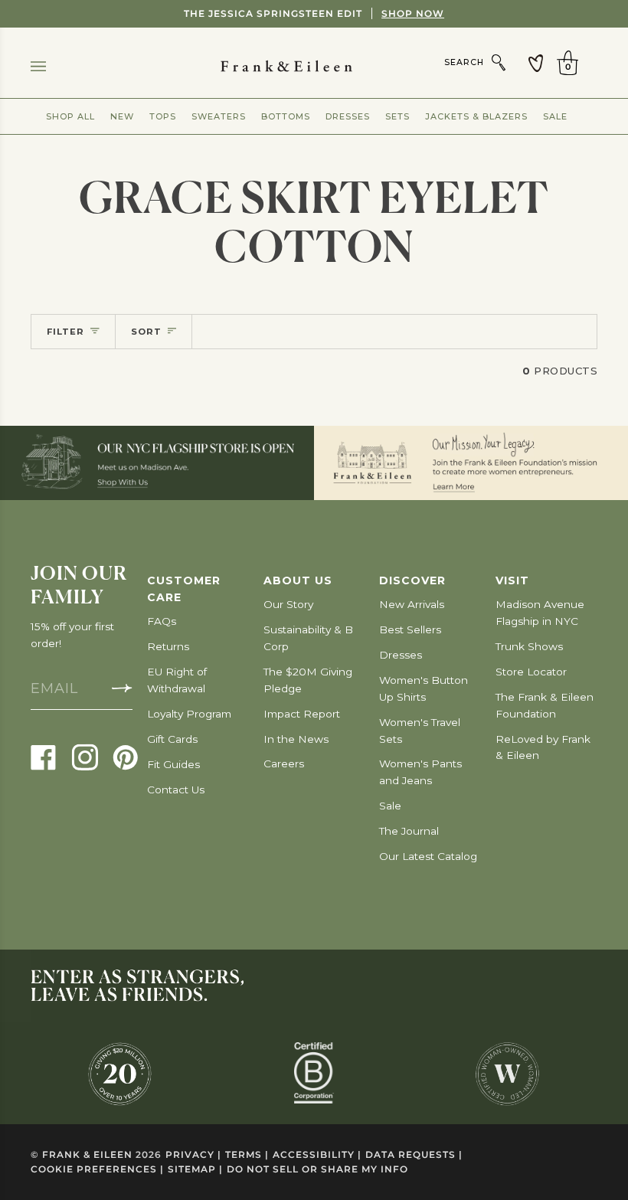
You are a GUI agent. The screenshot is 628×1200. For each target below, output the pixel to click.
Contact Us (175, 789)
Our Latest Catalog (428, 856)
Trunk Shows (529, 646)
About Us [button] (297, 580)
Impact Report (301, 714)
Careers (283, 763)
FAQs (161, 621)
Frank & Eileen (87, 1154)
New (122, 116)
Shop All (70, 116)
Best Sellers (410, 629)
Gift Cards (172, 739)
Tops (162, 116)
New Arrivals (411, 604)
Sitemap (195, 1169)
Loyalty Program (189, 714)
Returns (168, 646)
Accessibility (317, 1154)
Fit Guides (173, 764)
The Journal (409, 831)
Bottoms (285, 116)
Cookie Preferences (97, 1169)
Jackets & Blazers (476, 116)
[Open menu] (54, 66)
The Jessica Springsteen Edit (314, 13)
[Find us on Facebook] (43, 756)
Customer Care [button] (184, 589)
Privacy (193, 1154)
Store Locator (531, 671)
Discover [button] (412, 580)
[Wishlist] (536, 63)
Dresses (347, 116)
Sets (397, 116)
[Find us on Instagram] (85, 756)
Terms (247, 1154)
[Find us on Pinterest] (125, 756)
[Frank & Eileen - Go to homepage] (314, 66)
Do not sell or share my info (317, 1169)
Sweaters (218, 116)
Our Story (288, 604)
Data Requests (414, 1154)
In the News (296, 739)
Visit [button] (512, 580)
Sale (555, 116)
